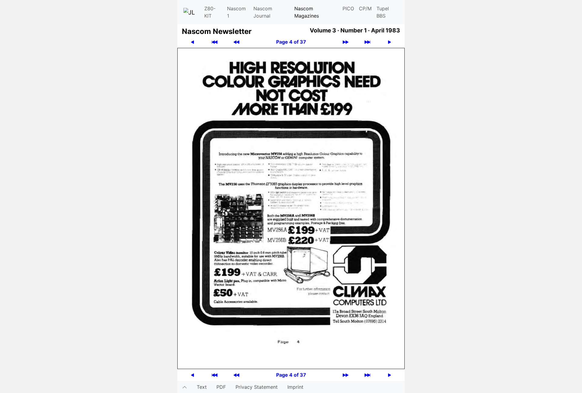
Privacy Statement (257, 387)
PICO (348, 8)
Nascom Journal (262, 12)
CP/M (365, 8)
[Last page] (367, 42)
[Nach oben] (184, 387)
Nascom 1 (236, 12)
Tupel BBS (382, 12)
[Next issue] (345, 42)
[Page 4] (291, 208)
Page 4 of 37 (291, 42)
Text (202, 387)
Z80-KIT (210, 12)
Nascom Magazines (306, 12)
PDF (221, 387)
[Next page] (389, 42)
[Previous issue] (236, 42)
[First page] (214, 42)
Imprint (295, 387)
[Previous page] (192, 42)
